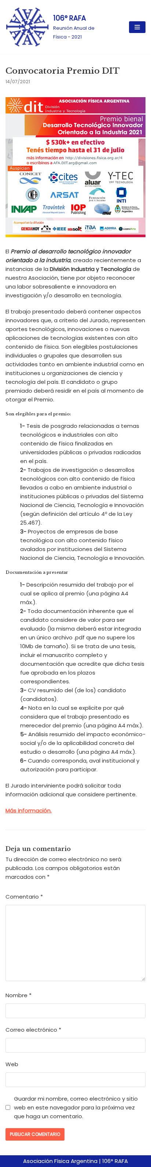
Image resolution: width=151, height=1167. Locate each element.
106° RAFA (115, 1161)
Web (11, 1064)
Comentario (24, 896)
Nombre (18, 995)
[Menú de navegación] (137, 27)
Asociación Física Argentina (60, 1161)
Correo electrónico (33, 1030)
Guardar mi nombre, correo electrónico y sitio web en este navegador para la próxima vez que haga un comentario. (76, 1107)
